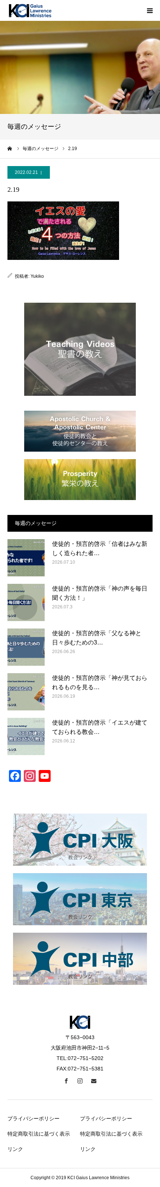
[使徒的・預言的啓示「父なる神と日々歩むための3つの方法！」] (26, 647)
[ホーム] (10, 148)
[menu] (149, 10)
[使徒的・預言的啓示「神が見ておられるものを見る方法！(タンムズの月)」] (26, 691)
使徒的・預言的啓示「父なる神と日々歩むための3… (96, 638)
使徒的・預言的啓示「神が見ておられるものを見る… (99, 683)
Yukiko (37, 276)
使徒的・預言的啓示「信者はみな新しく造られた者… (99, 549)
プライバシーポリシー (33, 1118)
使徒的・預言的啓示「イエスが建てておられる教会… (99, 727)
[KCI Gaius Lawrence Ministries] (29, 10)
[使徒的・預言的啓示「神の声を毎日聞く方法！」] (26, 602)
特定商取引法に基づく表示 (38, 1134)
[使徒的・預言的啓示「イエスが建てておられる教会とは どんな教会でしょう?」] (26, 736)
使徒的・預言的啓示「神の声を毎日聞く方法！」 (99, 593)
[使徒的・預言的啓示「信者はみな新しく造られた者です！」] (26, 557)
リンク (15, 1149)
